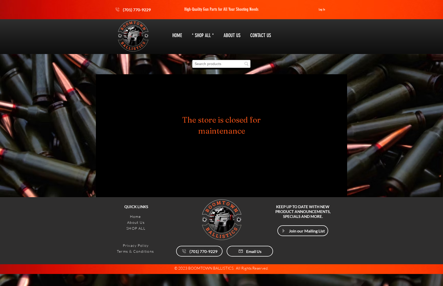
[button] (302, 230)
